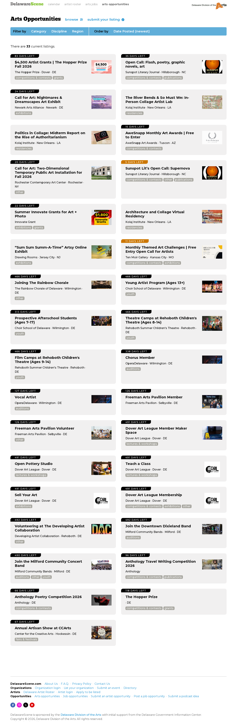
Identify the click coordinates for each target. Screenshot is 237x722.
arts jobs (91, 4)
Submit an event (108, 688)
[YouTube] (32, 705)
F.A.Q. (65, 683)
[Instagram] (19, 705)
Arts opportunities (47, 696)
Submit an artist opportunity (110, 696)
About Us (51, 683)
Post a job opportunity (149, 696)
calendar (54, 4)
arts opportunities (115, 4)
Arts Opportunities (35, 19)
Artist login (65, 692)
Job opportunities (75, 696)
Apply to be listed (88, 692)
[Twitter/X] (25, 705)
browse (72, 19)
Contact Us (102, 683)
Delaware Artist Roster (39, 692)
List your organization (79, 688)
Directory (130, 688)
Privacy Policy (81, 683)
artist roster (72, 4)
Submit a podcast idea (183, 696)
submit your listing (104, 19)
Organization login (48, 688)
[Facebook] (12, 705)
